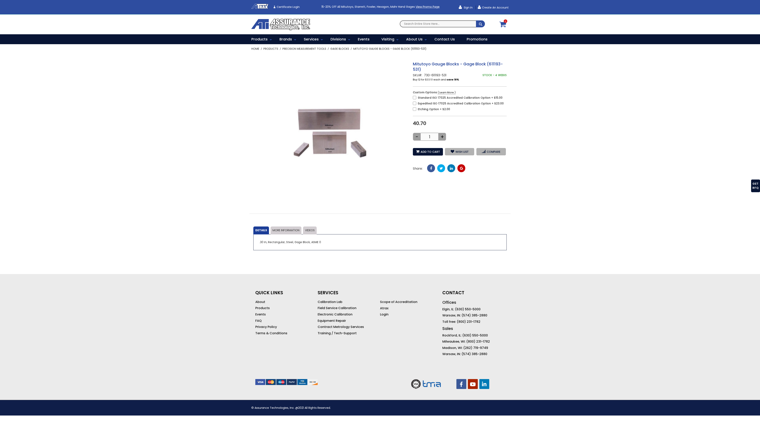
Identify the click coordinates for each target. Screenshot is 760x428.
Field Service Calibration (337, 308)
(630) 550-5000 (468, 309)
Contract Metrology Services (341, 327)
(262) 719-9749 (475, 348)
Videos (310, 230)
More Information (286, 230)
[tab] (261, 230)
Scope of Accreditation (398, 302)
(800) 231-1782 (468, 322)
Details (261, 230)
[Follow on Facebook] (461, 384)
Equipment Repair (332, 321)
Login (384, 314)
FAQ (258, 321)
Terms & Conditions (271, 333)
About (260, 302)
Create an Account (495, 8)
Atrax (384, 308)
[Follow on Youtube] (473, 384)
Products (270, 49)
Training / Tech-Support (337, 333)
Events (260, 314)
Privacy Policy (266, 327)
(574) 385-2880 (474, 315)
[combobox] (442, 23)
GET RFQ (755, 186)
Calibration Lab (330, 302)
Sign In (468, 8)
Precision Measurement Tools (304, 49)
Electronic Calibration (335, 314)
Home (255, 49)
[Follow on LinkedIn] (484, 384)
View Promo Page (428, 7)
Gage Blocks (339, 49)
